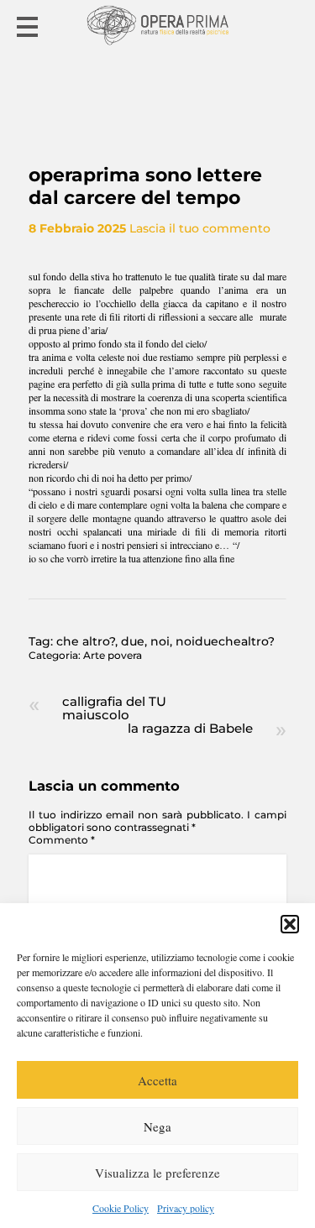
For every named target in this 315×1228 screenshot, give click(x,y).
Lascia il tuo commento (199, 228)
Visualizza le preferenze (157, 1172)
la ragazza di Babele (190, 728)
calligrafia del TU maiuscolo (114, 708)
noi (160, 641)
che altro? (85, 641)
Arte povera (112, 655)
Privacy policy (185, 1208)
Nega (157, 1126)
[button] (289, 924)
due (132, 641)
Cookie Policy (120, 1208)
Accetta (157, 1080)
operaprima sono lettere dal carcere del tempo (145, 186)
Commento (62, 839)
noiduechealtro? (225, 641)
